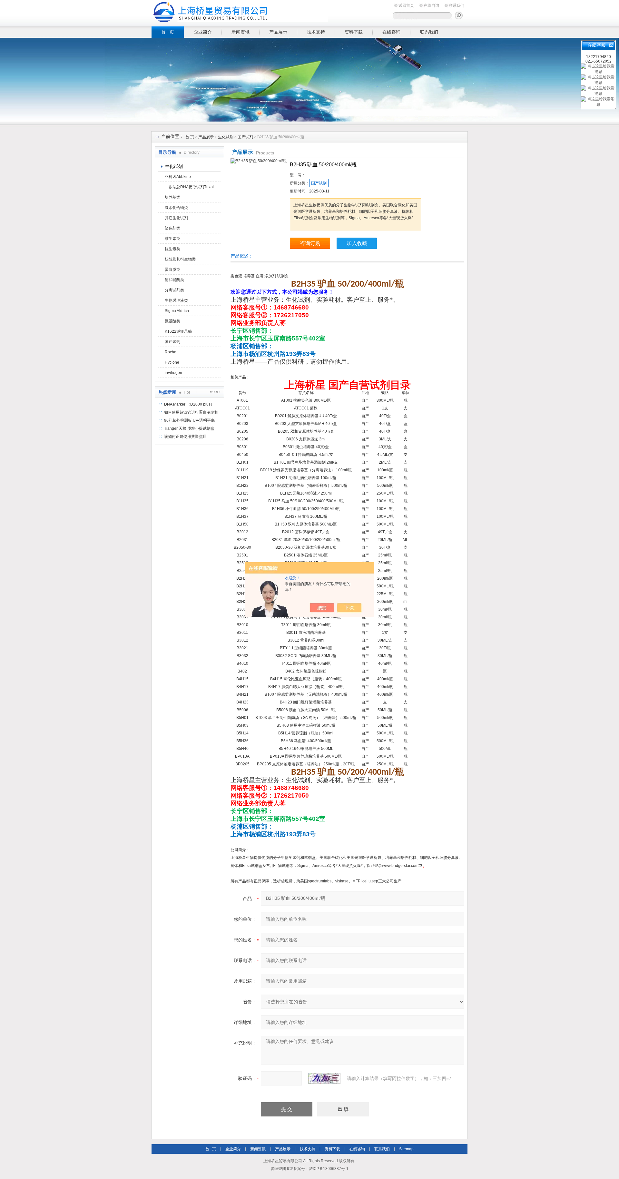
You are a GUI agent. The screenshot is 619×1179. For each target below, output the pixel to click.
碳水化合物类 (176, 207)
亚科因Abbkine (178, 176)
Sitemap (406, 1149)
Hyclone (172, 362)
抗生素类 (172, 249)
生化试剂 (225, 137)
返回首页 (406, 5)
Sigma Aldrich (177, 311)
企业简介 (203, 31)
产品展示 (278, 31)
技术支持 (316, 31)
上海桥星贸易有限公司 (240, 12)
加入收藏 (357, 243)
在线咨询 (431, 5)
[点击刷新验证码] (324, 1078)
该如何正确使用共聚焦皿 (185, 436)
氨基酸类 (172, 321)
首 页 (167, 31)
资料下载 (354, 31)
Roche (170, 352)
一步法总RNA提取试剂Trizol (189, 187)
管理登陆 (278, 1168)
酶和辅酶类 (174, 280)
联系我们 (456, 5)
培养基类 (172, 197)
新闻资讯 (240, 31)
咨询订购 (310, 243)
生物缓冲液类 (176, 300)
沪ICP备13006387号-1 (329, 1168)
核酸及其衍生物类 (180, 259)
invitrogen (173, 372)
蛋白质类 (172, 269)
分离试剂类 (174, 290)
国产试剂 (245, 137)
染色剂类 (172, 228)
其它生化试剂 (176, 218)
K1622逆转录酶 (178, 331)
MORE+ (215, 392)
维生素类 (172, 238)
